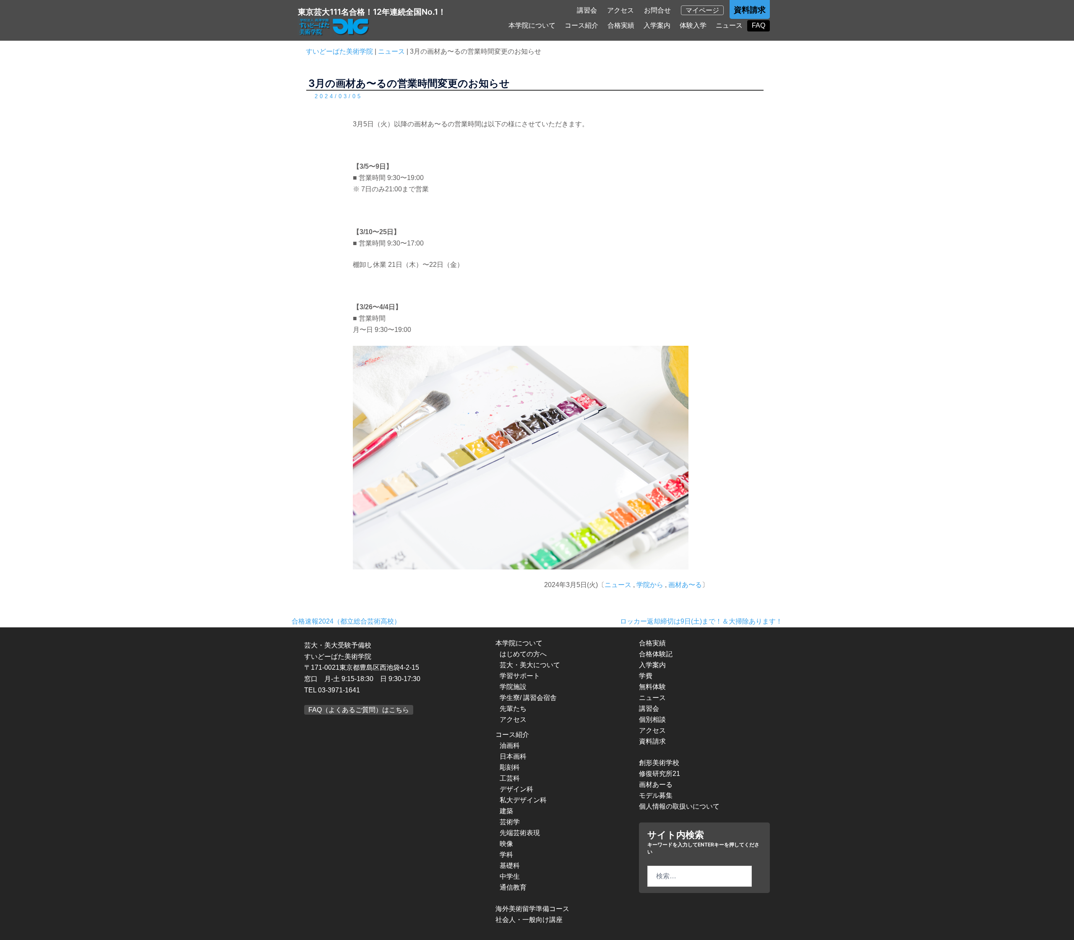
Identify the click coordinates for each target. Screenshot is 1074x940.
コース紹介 (581, 25)
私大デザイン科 (523, 800)
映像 (506, 843)
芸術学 (510, 821)
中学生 (510, 876)
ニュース (729, 25)
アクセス (620, 10)
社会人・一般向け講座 (529, 919)
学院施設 (513, 686)
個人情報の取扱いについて (679, 806)
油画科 (510, 745)
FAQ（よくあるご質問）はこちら (358, 709)
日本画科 (513, 756)
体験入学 (693, 25)
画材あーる (656, 784)
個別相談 (652, 719)
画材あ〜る (685, 584)
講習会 (587, 10)
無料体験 (652, 686)
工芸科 (510, 778)
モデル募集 (656, 795)
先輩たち (513, 708)
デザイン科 (516, 789)
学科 (506, 854)
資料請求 (750, 9)
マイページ (702, 10)
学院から (649, 584)
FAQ (758, 25)
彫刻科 (510, 767)
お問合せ (657, 10)
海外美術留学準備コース (532, 908)
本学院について (531, 25)
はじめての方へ (523, 654)
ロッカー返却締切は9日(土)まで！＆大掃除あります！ (701, 621)
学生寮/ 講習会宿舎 (528, 697)
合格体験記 (656, 654)
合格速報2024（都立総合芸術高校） (346, 621)
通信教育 (513, 887)
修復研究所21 (659, 773)
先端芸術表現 (520, 832)
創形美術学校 (659, 762)
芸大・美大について (530, 664)
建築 (506, 811)
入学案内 (657, 25)
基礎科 (510, 865)
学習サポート (520, 675)
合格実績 (620, 25)
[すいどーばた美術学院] (334, 26)
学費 (645, 675)
